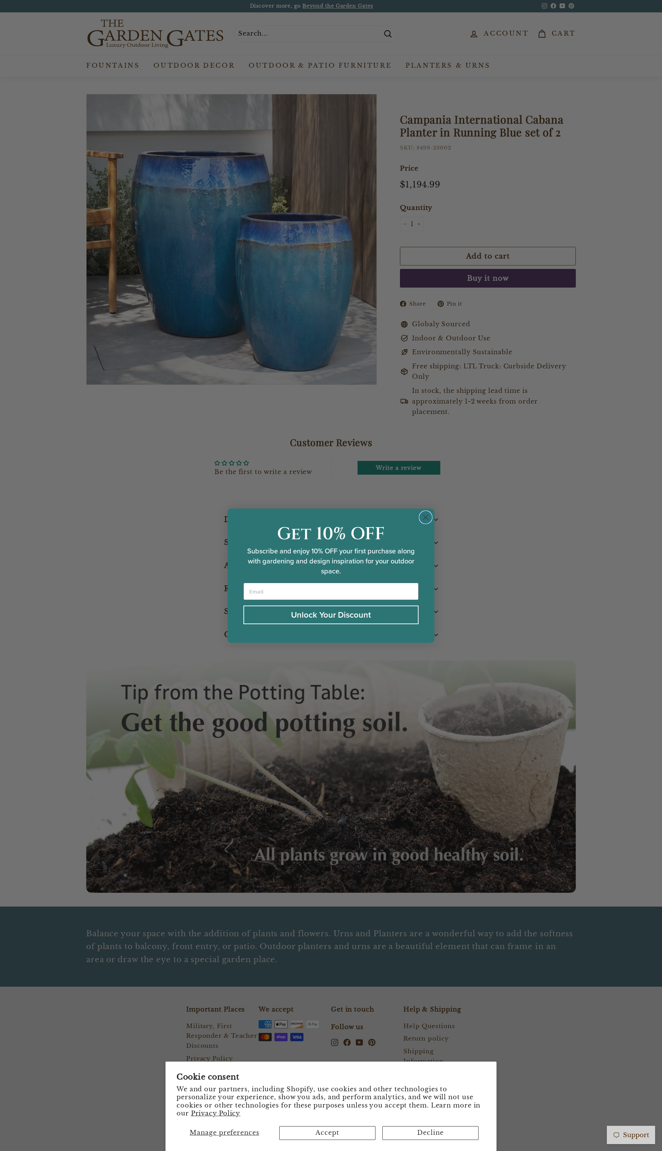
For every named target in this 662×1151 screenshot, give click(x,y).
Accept (327, 1133)
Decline (430, 1133)
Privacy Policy (216, 1113)
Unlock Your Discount (331, 615)
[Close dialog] (426, 517)
